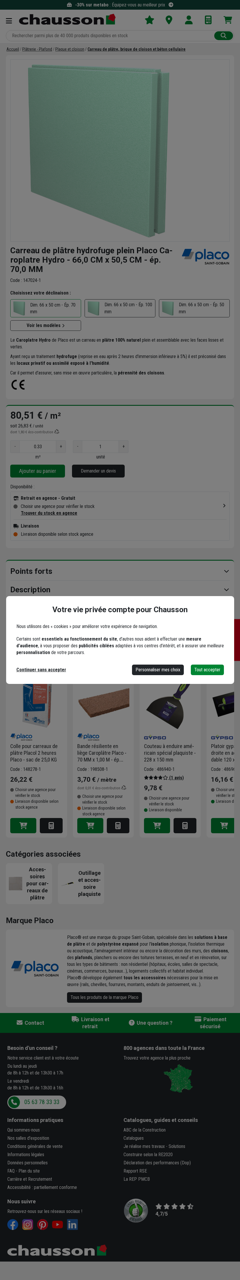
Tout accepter (207, 669)
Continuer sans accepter (41, 669)
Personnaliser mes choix (158, 669)
